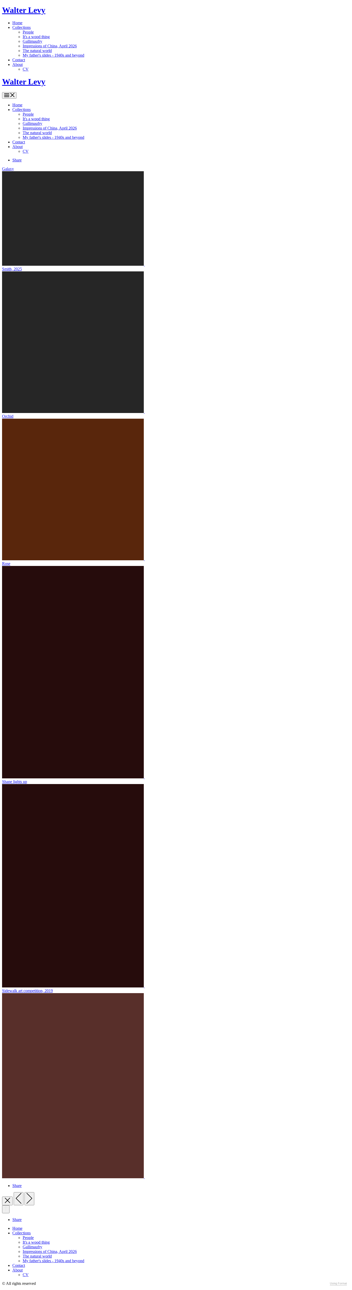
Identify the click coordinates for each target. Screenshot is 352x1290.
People (28, 32)
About (17, 64)
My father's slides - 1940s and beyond (53, 55)
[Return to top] (6, 1209)
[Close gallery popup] (7, 1201)
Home (17, 23)
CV (26, 69)
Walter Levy (23, 10)
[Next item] (29, 1198)
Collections (21, 27)
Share (17, 160)
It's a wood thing (36, 37)
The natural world (37, 50)
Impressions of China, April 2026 (50, 46)
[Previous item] (18, 1198)
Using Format (338, 1283)
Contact (18, 60)
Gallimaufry (32, 41)
